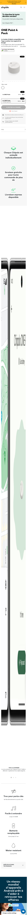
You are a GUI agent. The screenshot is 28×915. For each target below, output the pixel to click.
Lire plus (23, 46)
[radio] (2, 86)
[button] (11, 776)
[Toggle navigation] (24, 7)
